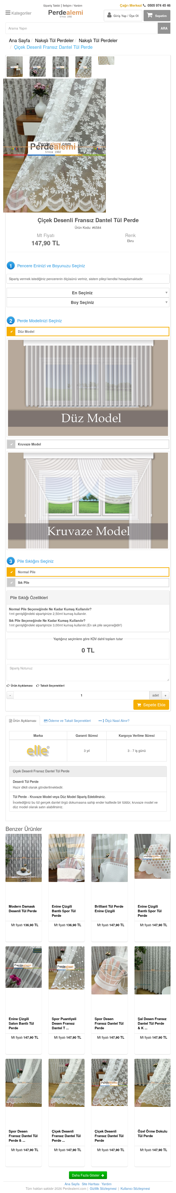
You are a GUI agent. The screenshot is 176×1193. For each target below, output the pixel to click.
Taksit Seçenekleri (52, 686)
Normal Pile (27, 572)
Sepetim (159, 16)
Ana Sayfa (19, 40)
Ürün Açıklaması (22, 686)
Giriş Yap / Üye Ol (125, 16)
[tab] (88, 720)
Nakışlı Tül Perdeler (54, 40)
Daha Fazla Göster (86, 1175)
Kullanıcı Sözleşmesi (135, 1188)
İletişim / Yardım (72, 5)
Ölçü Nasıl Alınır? (116, 720)
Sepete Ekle (153, 704)
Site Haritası (90, 1184)
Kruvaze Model (29, 444)
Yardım (107, 1184)
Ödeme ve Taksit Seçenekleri (69, 720)
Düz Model (26, 331)
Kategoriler (20, 13)
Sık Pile (23, 582)
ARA (164, 28)
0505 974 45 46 (145, 5)
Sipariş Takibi (51, 5)
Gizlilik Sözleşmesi (103, 1188)
